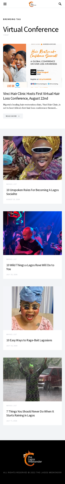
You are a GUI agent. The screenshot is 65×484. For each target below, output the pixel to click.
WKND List (11, 184)
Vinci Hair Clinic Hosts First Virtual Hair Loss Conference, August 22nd (31, 96)
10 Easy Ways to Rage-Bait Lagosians (29, 340)
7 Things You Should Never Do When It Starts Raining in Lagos (30, 413)
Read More (11, 116)
